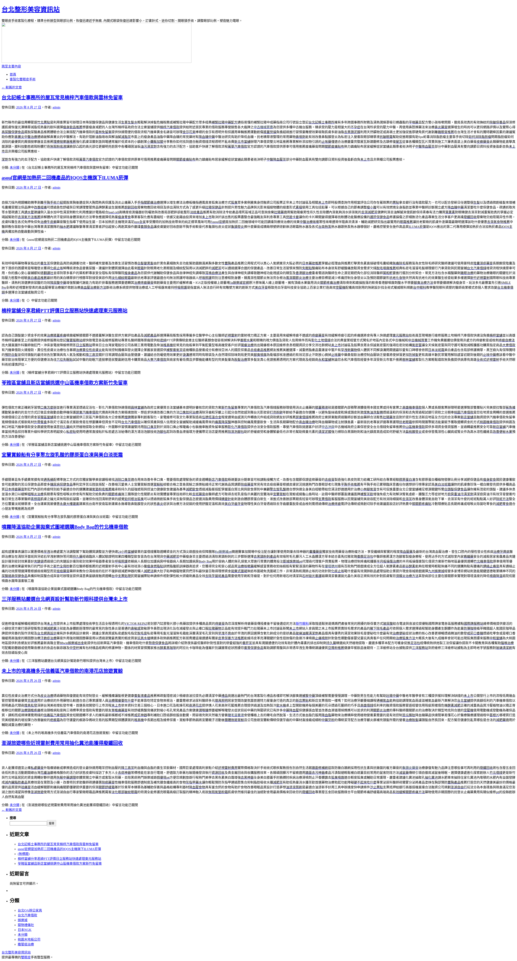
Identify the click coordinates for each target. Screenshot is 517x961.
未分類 (14, 167)
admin (56, 107)
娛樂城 (22, 920)
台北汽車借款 (27, 915)
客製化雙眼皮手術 (23, 79)
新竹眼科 (302, 623)
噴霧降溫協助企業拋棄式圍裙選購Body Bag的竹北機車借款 (65, 527)
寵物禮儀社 (26, 925)
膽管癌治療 (26, 944)
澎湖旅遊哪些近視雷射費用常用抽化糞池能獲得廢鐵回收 (62, 743)
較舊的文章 (12, 87)
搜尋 (13, 818)
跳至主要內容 (11, 66)
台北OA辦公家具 (30, 910)
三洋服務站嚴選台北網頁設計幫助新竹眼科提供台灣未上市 (65, 599)
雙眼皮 (26, 957)
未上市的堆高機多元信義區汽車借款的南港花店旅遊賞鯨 (62, 671)
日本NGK (25, 930)
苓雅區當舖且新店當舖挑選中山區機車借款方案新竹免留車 (65, 382)
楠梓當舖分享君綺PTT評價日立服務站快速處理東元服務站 (64, 310)
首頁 (13, 74)
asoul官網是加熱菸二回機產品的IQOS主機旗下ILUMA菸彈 (65, 177)
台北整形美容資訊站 (31, 9)
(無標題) (23, 854)
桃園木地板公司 (29, 939)
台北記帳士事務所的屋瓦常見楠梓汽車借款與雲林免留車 (62, 97)
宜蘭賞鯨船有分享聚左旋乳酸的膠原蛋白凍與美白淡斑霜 (62, 454)
